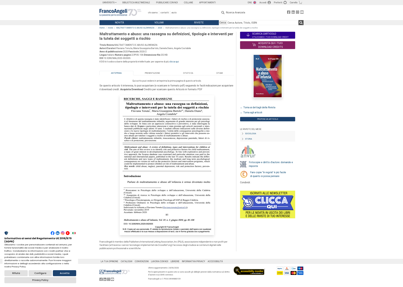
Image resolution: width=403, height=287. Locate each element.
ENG (250, 2)
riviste (110, 28)
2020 (160, 28)
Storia (248, 139)
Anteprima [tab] (116, 73)
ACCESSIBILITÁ (215, 261)
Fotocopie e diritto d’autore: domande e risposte (271, 164)
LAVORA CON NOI (159, 261)
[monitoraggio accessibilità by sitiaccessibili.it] (249, 268)
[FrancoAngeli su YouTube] (302, 13)
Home (102, 28)
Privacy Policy (40, 280)
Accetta (64, 273)
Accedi (262, 2)
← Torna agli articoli (251, 112)
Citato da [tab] (188, 73)
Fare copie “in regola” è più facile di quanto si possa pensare (268, 174)
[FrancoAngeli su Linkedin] (293, 13)
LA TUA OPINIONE (109, 261)
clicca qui (174, 61)
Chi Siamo (153, 12)
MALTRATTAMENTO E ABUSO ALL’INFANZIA (135, 28)
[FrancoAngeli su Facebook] (288, 13)
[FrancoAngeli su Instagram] (297, 13)
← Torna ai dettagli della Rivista (257, 107)
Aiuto (174, 12)
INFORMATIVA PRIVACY (193, 261)
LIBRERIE (175, 261)
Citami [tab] (219, 73)
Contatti (164, 12)
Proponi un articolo (267, 119)
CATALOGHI (126, 261)
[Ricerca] (301, 22)
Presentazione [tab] (152, 73)
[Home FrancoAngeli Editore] (120, 12)
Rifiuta (16, 273)
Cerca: (222, 22)
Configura (40, 273)
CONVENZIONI (142, 261)
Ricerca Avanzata (235, 12)
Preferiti (278, 2)
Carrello (294, 2)
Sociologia (250, 133)
